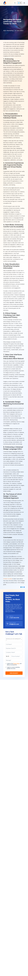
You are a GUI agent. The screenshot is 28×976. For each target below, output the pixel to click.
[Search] (15, 3)
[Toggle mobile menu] (24, 3)
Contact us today (7, 578)
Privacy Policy (16, 663)
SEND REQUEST (14, 673)
